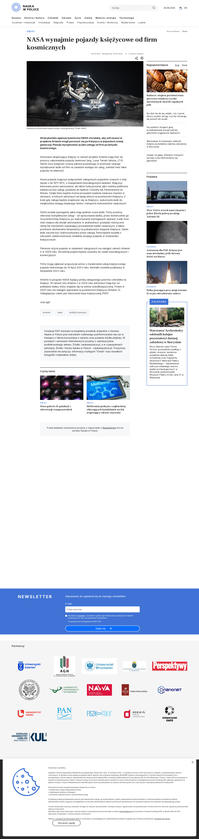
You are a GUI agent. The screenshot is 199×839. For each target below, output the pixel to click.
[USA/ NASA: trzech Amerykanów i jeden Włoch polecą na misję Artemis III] (167, 199)
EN (185, 8)
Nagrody (58, 22)
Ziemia (88, 18)
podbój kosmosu (77, 312)
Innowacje (44, 22)
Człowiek (53, 18)
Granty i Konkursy (107, 22)
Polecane (159, 301)
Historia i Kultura (34, 18)
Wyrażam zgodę (66, 823)
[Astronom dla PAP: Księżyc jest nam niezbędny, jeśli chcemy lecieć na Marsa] (167, 239)
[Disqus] (85, 477)
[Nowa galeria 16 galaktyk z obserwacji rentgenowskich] (62, 396)
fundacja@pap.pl (126, 811)
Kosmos (16, 18)
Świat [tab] (184, 65)
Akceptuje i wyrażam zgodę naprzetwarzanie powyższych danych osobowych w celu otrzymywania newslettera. (100, 617)
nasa (59, 312)
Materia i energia (106, 18)
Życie (78, 18)
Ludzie (142, 22)
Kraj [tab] (177, 65)
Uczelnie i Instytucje (23, 22)
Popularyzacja (85, 22)
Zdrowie (66, 18)
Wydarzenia (128, 22)
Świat (31, 31)
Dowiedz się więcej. (162, 819)
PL (181, 7)
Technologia (126, 18)
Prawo (70, 22)
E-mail (68, 603)
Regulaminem (109, 427)
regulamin (81, 616)
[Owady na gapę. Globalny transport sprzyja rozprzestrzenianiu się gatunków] (167, 158)
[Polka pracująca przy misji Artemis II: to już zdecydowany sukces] (167, 278)
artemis (46, 312)
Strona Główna (173, 31)
